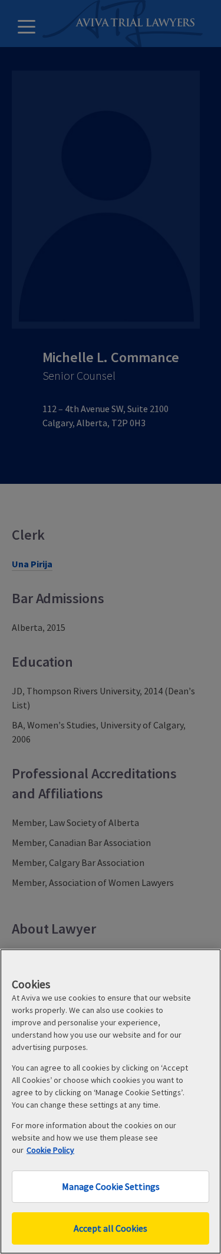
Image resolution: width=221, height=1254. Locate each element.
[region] (110, 1101)
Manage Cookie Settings (111, 1186)
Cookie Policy (50, 1150)
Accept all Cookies (110, 1228)
